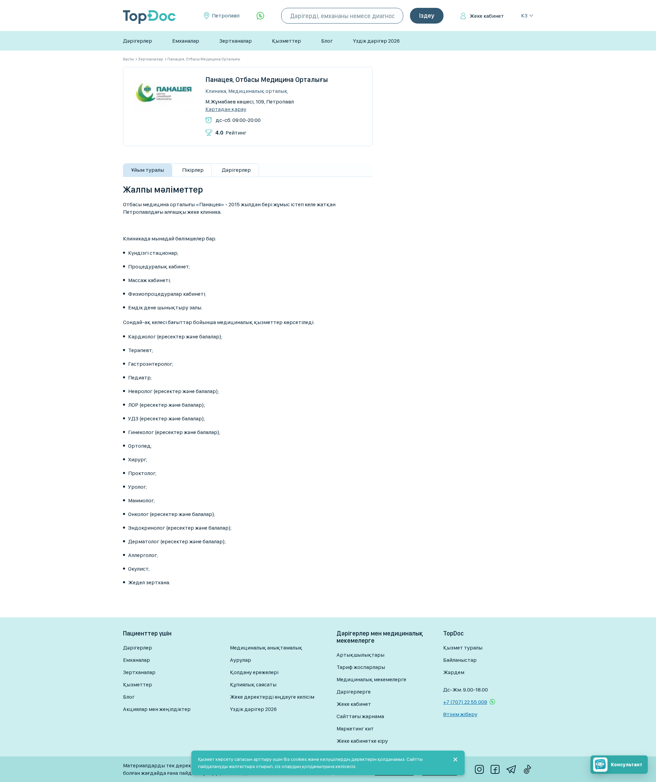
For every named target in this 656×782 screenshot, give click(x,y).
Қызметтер (286, 41)
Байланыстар (460, 660)
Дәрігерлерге (354, 691)
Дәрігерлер (137, 41)
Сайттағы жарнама (360, 716)
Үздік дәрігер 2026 (376, 41)
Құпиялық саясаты (253, 684)
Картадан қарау (225, 109)
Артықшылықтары (360, 655)
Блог (327, 41)
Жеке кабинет (486, 16)
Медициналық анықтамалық (266, 647)
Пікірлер (193, 170)
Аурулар (240, 660)
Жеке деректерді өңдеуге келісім (272, 697)
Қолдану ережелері (254, 672)
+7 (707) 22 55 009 (465, 702)
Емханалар (185, 41)
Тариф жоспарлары (361, 667)
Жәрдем (453, 672)
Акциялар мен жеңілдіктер (157, 709)
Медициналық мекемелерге (371, 679)
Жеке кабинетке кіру (362, 741)
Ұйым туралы (147, 170)
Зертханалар (235, 41)
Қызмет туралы (462, 647)
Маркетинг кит (355, 728)
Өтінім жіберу (460, 714)
